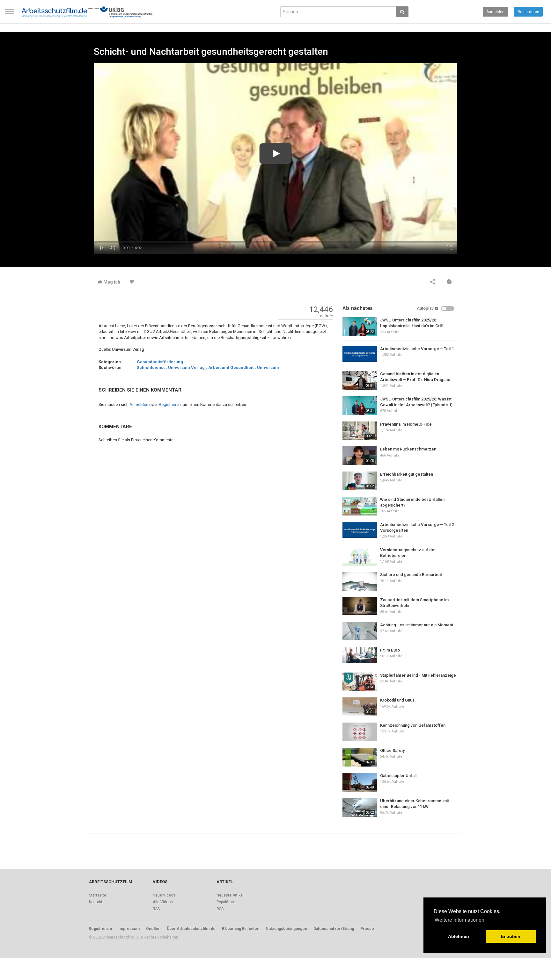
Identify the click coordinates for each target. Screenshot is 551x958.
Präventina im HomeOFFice (406, 424)
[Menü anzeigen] (9, 14)
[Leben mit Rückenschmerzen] (359, 455)
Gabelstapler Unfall (398, 775)
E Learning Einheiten (240, 928)
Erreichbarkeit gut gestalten (406, 474)
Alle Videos (163, 902)
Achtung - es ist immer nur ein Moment (416, 625)
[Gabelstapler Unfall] (359, 782)
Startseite (97, 895)
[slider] (275, 241)
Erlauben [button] (510, 936)
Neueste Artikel (230, 895)
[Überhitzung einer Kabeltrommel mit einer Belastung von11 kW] (359, 807)
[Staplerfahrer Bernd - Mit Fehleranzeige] (359, 682)
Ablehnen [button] (458, 936)
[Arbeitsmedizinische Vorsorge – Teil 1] (359, 354)
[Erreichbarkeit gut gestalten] (359, 481)
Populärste (226, 902)
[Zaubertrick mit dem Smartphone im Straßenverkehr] (359, 606)
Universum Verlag (186, 367)
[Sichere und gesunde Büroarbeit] (359, 581)
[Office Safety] (359, 757)
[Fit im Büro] (359, 655)
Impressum (129, 928)
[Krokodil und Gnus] (359, 706)
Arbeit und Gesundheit (230, 367)
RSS (156, 909)
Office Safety (392, 750)
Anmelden (495, 12)
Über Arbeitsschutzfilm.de (191, 928)
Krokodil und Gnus (397, 700)
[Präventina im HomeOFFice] (359, 430)
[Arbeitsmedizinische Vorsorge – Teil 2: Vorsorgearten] (359, 530)
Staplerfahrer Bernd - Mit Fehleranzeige (418, 675)
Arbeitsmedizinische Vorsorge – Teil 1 (417, 348)
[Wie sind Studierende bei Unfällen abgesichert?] (359, 506)
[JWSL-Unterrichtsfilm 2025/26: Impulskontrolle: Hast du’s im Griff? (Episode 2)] (359, 326)
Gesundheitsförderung (160, 361)
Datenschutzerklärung (333, 928)
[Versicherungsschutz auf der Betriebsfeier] (359, 556)
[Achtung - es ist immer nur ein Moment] (359, 631)
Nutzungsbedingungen (286, 928)
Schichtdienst (151, 367)
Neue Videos (164, 895)
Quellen (153, 928)
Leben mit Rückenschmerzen (408, 449)
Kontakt (95, 902)
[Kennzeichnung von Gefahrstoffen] (359, 732)
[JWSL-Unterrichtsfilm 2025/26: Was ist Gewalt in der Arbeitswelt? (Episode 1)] (359, 405)
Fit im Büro (390, 650)
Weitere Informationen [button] (459, 920)
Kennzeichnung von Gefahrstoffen (412, 725)
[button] (102, 247)
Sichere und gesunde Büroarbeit (411, 574)
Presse (367, 928)
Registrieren (528, 12)
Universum (268, 367)
